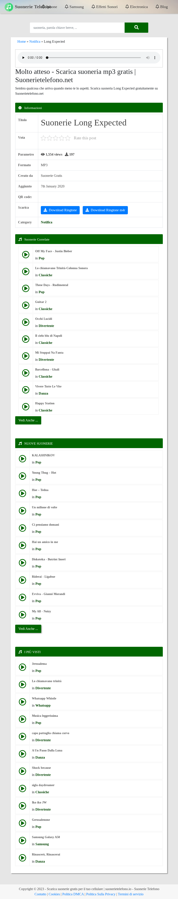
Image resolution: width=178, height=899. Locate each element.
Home (21, 41)
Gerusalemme (41, 819)
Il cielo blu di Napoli (48, 335)
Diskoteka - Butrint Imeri (49, 559)
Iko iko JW (39, 802)
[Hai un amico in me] (22, 547)
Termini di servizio (130, 894)
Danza (43, 393)
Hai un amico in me (45, 542)
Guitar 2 (40, 302)
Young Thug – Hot (44, 472)
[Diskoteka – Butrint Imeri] (22, 564)
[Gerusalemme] (22, 825)
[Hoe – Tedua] (22, 495)
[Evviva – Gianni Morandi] (22, 599)
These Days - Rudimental (51, 285)
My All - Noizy (41, 611)
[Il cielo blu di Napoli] (26, 341)
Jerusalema (39, 663)
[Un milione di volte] (22, 512)
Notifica (34, 41)
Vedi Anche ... (28, 629)
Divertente (46, 326)
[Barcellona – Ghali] (26, 374)
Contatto (40, 894)
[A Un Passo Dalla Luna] (22, 755)
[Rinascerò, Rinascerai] (22, 859)
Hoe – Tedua (40, 490)
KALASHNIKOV (43, 455)
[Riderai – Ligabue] (22, 582)
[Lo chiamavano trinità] (22, 686)
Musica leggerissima (45, 715)
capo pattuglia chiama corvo (50, 733)
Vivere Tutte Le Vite (48, 386)
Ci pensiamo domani (45, 524)
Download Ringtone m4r (108, 210)
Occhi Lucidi (43, 318)
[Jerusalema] (22, 669)
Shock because (41, 767)
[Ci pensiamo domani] (22, 530)
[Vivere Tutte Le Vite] (26, 391)
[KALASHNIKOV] (22, 460)
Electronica (138, 7)
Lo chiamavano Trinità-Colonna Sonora (61, 268)
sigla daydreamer (43, 785)
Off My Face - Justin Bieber (53, 251)
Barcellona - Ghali (47, 369)
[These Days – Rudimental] (26, 290)
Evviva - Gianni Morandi (48, 594)
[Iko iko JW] (22, 807)
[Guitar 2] (26, 307)
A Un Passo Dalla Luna (47, 750)
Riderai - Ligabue (43, 576)
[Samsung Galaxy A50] (22, 842)
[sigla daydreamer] (22, 790)
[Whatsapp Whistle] (22, 703)
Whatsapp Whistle (44, 698)
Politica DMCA (73, 894)
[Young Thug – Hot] (22, 478)
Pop (41, 258)
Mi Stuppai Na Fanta (49, 352)
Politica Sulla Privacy (100, 894)
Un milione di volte (44, 507)
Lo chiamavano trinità (46, 681)
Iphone (51, 7)
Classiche (45, 275)
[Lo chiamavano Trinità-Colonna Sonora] (26, 273)
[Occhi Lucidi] (26, 324)
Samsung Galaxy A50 (46, 837)
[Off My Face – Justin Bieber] (26, 256)
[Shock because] (22, 773)
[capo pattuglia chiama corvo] (22, 738)
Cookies (54, 894)
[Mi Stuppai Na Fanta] (26, 357)
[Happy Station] (26, 408)
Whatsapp (43, 705)
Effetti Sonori (106, 7)
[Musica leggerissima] (22, 721)
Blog (163, 7)
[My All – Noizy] (22, 616)
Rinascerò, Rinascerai (46, 854)
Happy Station (44, 403)
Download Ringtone (63, 210)
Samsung (76, 7)
